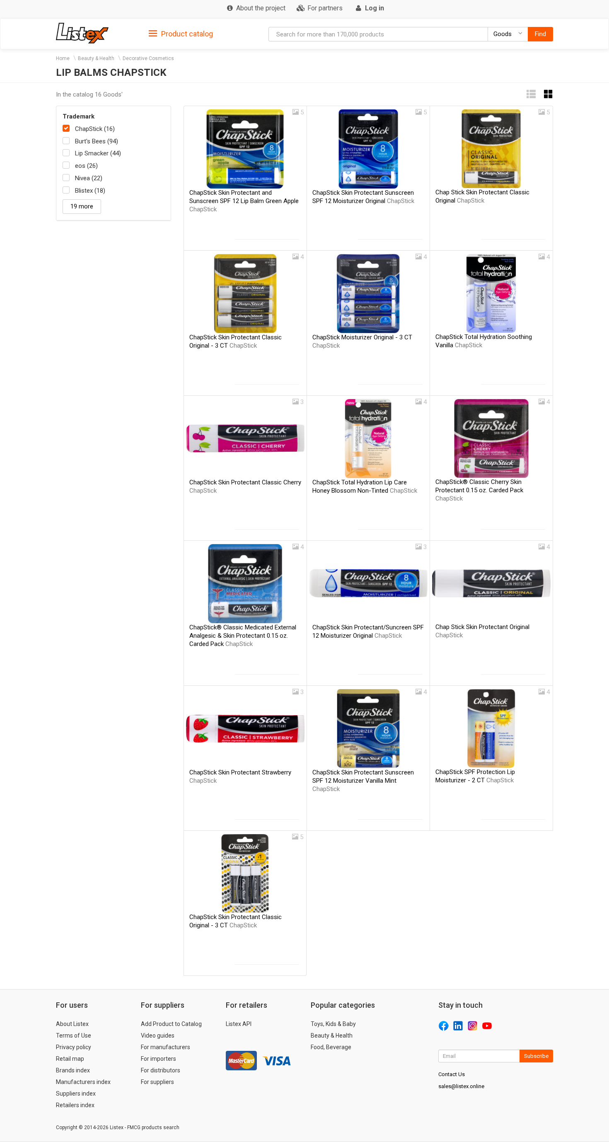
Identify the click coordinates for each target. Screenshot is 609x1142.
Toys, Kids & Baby (333, 1024)
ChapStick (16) (95, 129)
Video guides (157, 1035)
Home (63, 58)
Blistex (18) (90, 190)
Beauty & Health (96, 58)
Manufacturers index (83, 1082)
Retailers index (75, 1105)
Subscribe (536, 1056)
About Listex (72, 1024)
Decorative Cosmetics (148, 58)
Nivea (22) (88, 178)
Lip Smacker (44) (98, 153)
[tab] (180, 33)
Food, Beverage (331, 1047)
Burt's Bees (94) (96, 141)
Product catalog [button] (186, 33)
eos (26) (86, 165)
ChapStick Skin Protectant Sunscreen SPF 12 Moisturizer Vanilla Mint (363, 781)
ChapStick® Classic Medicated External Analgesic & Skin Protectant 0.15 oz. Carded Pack (242, 636)
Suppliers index (76, 1093)
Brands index (73, 1070)
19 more (81, 206)
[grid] (548, 94)
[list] (531, 94)
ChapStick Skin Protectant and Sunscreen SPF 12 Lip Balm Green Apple (244, 201)
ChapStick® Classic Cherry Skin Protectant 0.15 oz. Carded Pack (479, 490)
